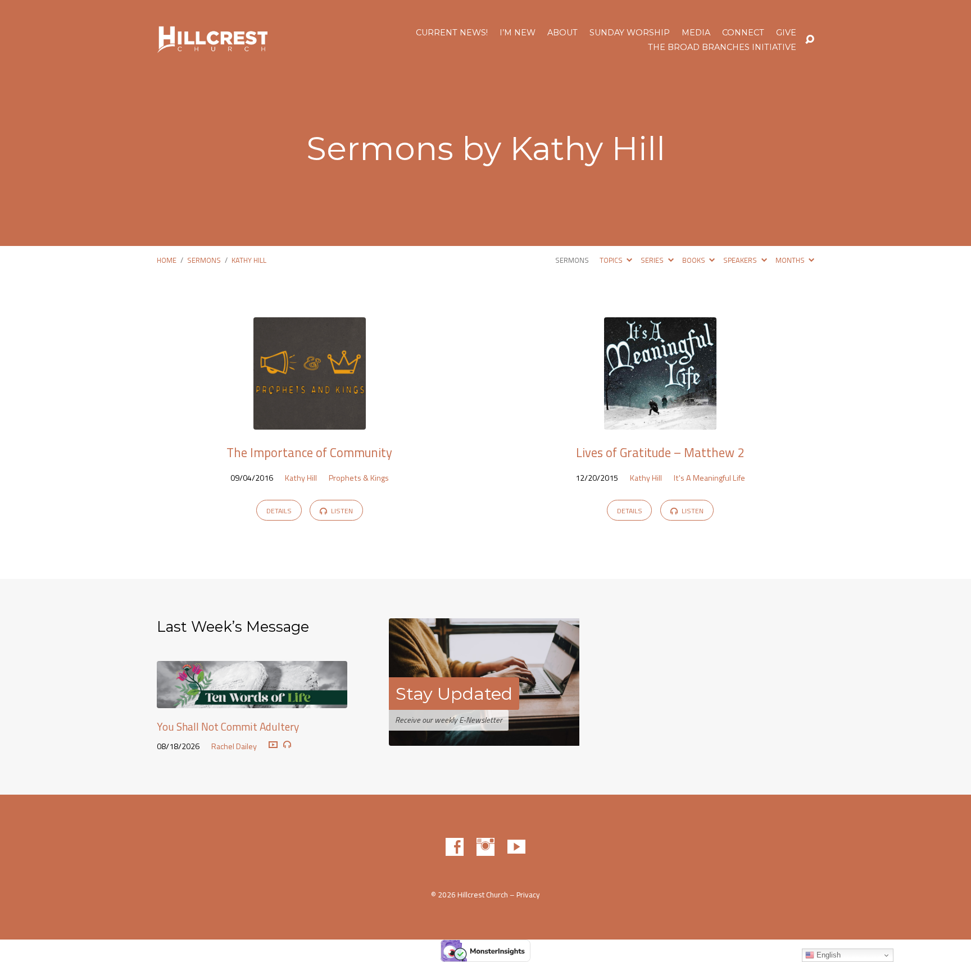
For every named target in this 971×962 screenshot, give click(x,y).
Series (653, 260)
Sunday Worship (629, 33)
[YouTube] (516, 847)
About (562, 33)
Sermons (204, 260)
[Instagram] (485, 847)
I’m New (518, 33)
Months (790, 260)
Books (694, 260)
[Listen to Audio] (287, 745)
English (827, 955)
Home (166, 260)
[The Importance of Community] (309, 421)
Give (786, 33)
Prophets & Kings (359, 478)
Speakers (741, 260)
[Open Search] (809, 39)
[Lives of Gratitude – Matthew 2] (660, 421)
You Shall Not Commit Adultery (228, 726)
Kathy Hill (249, 260)
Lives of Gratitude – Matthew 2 (660, 452)
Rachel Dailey (234, 746)
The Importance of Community (309, 452)
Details (279, 510)
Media (696, 33)
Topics (612, 260)
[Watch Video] (273, 745)
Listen (341, 510)
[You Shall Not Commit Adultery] (252, 700)
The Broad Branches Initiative (722, 47)
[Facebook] (455, 847)
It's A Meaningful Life (709, 478)
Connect (743, 33)
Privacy (528, 894)
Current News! (452, 33)
